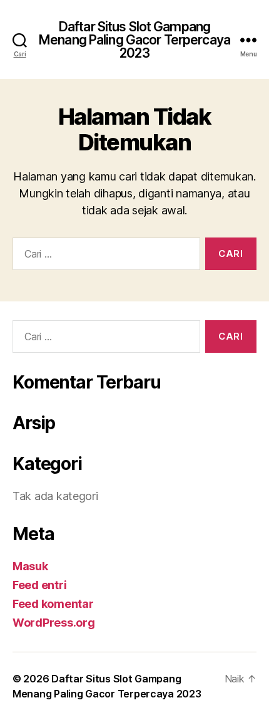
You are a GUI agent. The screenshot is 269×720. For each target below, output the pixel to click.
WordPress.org (54, 622)
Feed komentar (53, 603)
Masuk (30, 566)
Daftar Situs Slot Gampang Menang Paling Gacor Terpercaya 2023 (134, 40)
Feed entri (39, 585)
